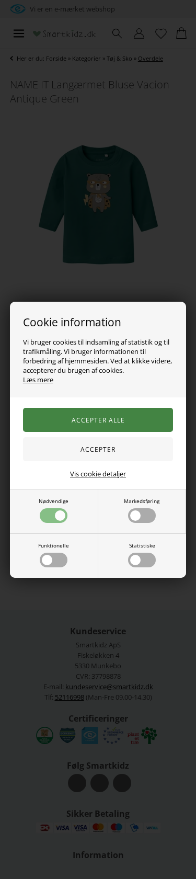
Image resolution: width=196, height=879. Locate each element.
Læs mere (38, 379)
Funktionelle (53, 545)
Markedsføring (141, 501)
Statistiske (142, 545)
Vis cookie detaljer (98, 473)
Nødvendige (53, 501)
